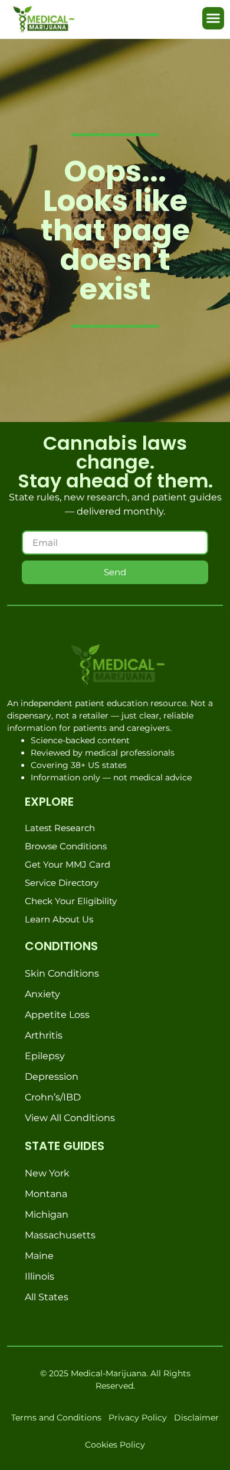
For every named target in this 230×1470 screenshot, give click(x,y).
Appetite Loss (57, 1014)
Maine (39, 1255)
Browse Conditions (66, 846)
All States (46, 1297)
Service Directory (61, 882)
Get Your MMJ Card (67, 864)
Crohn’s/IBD (53, 1097)
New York (47, 1173)
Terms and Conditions (56, 1417)
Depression (51, 1076)
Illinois (39, 1276)
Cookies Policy (115, 1444)
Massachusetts (60, 1235)
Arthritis (44, 1035)
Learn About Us (59, 919)
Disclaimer (196, 1417)
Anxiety (42, 994)
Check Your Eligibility (71, 901)
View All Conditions (70, 1117)
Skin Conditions (62, 973)
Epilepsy (45, 1056)
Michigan (46, 1214)
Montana (46, 1193)
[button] (213, 18)
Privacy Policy (138, 1417)
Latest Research (60, 827)
